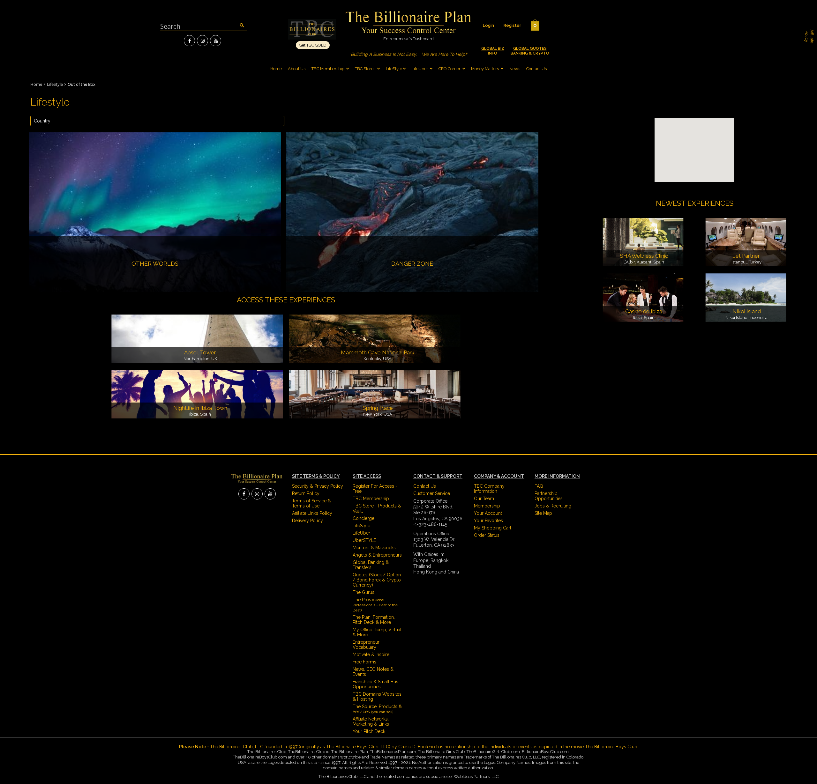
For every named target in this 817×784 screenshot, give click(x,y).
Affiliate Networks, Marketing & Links (371, 721)
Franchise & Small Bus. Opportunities (376, 684)
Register (512, 25)
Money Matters (485, 68)
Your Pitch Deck (369, 731)
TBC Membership (328, 68)
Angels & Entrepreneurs (377, 555)
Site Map (543, 513)
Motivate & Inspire (371, 654)
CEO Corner (449, 68)
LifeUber (420, 68)
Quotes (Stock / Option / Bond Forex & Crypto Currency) (377, 580)
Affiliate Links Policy (312, 513)
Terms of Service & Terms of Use (311, 503)
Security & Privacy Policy (317, 486)
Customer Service (431, 493)
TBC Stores (365, 68)
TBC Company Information (489, 489)
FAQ (539, 486)
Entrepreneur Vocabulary (366, 645)
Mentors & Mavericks (374, 547)
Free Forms (364, 661)
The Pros (375, 604)
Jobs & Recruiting (553, 505)
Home (276, 68)
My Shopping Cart (492, 527)
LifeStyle (394, 68)
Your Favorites (488, 520)
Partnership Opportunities (549, 496)
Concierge (363, 518)
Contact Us (536, 68)
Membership (487, 505)
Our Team (484, 498)
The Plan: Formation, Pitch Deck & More (374, 620)
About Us (296, 68)
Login (488, 25)
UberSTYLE (364, 540)
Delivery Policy (307, 520)
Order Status (486, 535)
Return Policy (305, 493)
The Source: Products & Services (377, 709)
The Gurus (363, 592)
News (514, 68)
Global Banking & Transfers (371, 565)
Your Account (488, 513)
